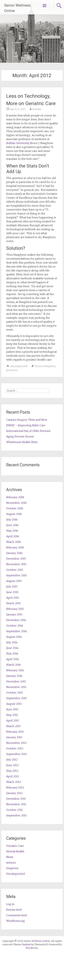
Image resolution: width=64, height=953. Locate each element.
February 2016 (15, 547)
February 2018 (15, 497)
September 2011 (16, 815)
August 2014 (14, 636)
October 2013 (14, 692)
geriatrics (12, 370)
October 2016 (14, 508)
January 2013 (14, 737)
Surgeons (12, 868)
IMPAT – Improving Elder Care (25, 425)
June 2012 (12, 765)
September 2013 (16, 698)
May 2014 (12, 653)
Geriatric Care (15, 845)
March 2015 (13, 603)
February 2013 (15, 731)
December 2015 (16, 558)
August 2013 (13, 703)
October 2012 (14, 748)
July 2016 (12, 519)
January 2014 (14, 675)
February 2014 (15, 670)
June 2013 (12, 709)
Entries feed (14, 909)
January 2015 (14, 614)
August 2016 (14, 514)
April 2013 (12, 720)
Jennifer (37, 109)
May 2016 (12, 530)
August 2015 (14, 581)
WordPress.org (15, 920)
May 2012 (12, 770)
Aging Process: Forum (20, 436)
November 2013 (16, 687)
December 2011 (16, 798)
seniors (11, 862)
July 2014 (12, 642)
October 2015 (14, 569)
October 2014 (14, 625)
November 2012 (16, 742)
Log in (10, 904)
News (9, 857)
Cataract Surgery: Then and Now (26, 419)
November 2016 (16, 502)
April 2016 (12, 536)
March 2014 (13, 664)
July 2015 (11, 586)
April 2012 (12, 776)
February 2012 (15, 787)
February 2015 (15, 608)
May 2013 (12, 715)
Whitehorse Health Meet (22, 442)
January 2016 (14, 553)
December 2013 (16, 681)
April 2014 (12, 659)
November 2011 (16, 804)
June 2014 (12, 648)
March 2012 (13, 782)
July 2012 (12, 759)
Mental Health (15, 851)
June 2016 (12, 525)
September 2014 (16, 631)
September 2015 (16, 575)
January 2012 (14, 793)
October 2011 (14, 809)
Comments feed (16, 915)
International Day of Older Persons (28, 430)
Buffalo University (17, 143)
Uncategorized (18, 366)
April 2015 (12, 597)
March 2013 (13, 726)
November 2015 (16, 564)
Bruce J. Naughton (45, 366)
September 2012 (16, 754)
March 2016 (13, 541)
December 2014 (16, 620)
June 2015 (12, 592)
